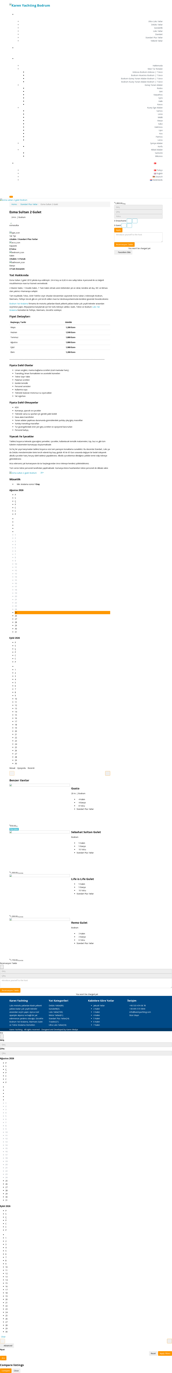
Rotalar (159, 58)
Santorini (159, 153)
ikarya (160, 120)
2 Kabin (96, 1008)
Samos (160, 111)
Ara (3, 1358)
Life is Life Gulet (82, 879)
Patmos (159, 136)
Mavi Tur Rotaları (155, 69)
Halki (160, 101)
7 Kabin (96, 1025)
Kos (161, 133)
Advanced (7, 1345)
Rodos (160, 88)
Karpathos (158, 94)
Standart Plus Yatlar (154, 37)
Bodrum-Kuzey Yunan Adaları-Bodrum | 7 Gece (142, 81)
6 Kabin (96, 1021)
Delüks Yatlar (157, 24)
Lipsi (161, 130)
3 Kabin (96, 1012)
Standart (159, 34)
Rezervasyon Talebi (124, 244)
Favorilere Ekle (124, 252)
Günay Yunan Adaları (154, 85)
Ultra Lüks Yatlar (155, 21)
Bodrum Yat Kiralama (18, 303)
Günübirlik (158, 28)
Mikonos (159, 156)
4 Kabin (96, 1015)
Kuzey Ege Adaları (155, 107)
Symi (160, 98)
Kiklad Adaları (157, 149)
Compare (6, 1370)
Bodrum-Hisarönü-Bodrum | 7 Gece (147, 75)
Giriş (2, 1040)
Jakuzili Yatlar (99, 1005)
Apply (118, 230)
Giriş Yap (13, 188)
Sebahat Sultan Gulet (86, 832)
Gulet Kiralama (156, 14)
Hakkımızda (158, 65)
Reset (153, 1353)
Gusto (75, 788)
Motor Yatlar (54, 1015)
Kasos (160, 104)
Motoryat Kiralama (154, 47)
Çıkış (2, 1048)
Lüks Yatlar (158, 31)
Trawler (52, 1021)
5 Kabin (96, 1018)
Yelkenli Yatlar (157, 40)
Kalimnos (159, 127)
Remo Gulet (79, 922)
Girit (161, 91)
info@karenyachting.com (140, 1012)
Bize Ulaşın (134, 1015)
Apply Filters (165, 1353)
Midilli (160, 117)
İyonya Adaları (156, 143)
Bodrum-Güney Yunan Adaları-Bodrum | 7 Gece (142, 78)
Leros (160, 140)
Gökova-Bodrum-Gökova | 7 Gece (147, 72)
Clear (3, 1336)
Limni (160, 114)
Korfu (160, 146)
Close (16, 1370)
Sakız (160, 124)
